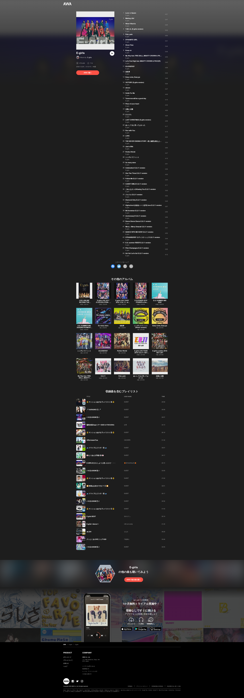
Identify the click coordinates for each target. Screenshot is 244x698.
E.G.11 (103, 376)
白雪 (125, 425)
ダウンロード (67, 657)
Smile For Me (130, 93)
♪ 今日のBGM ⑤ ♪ (93, 417)
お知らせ (66, 663)
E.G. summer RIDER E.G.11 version (138, 243)
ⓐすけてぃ (127, 516)
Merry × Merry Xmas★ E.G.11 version (138, 226)
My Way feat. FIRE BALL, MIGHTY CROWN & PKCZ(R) (144, 56)
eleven (127, 88)
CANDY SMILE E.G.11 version (136, 184)
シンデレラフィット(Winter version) (141, 326)
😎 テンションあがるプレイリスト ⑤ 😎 (100, 478)
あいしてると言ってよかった (135, 125)
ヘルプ (65, 666)
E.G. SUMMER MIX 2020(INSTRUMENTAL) (84, 327)
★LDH (89, 532)
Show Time (129, 45)
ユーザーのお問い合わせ (88, 666)
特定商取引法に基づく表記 (174, 686)
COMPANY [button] (87, 653)
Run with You (130, 130)
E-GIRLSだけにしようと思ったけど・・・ (101, 463)
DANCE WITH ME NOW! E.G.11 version (139, 232)
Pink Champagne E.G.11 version (137, 248)
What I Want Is (130, 24)
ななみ (126, 532)
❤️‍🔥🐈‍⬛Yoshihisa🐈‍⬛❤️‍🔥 (130, 463)
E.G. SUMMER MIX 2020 (159, 301)
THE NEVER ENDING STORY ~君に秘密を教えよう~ (143, 141)
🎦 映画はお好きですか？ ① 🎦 (97, 486)
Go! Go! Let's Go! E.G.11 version (137, 253)
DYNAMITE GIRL (131, 40)
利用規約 (130, 686)
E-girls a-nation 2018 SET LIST (159, 352)
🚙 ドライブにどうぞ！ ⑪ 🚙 (97, 448)
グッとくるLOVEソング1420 (96, 539)
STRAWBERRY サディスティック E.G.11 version (142, 237)
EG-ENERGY (130, 66)
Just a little (129, 146)
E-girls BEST (91, 516)
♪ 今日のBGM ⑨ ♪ (93, 470)
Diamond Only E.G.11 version (136, 200)
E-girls (89, 57)
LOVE (127, 136)
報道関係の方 (85, 668)
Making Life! (129, 18)
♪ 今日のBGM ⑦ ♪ (93, 501)
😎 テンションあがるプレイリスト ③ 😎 (100, 402)
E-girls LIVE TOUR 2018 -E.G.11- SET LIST (141, 352)
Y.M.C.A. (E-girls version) (134, 29)
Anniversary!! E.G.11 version (135, 216)
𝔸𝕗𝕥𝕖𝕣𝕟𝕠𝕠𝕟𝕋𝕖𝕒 (92, 440)
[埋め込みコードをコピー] (131, 266)
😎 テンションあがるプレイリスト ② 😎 (100, 432)
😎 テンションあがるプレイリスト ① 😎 (100, 509)
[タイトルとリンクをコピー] (125, 266)
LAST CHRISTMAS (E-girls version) (138, 120)
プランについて (68, 660)
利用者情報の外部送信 (157, 686)
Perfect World (130, 152)
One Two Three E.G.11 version (136, 173)
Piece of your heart (132, 104)
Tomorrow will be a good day (135, 98)
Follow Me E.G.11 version (134, 178)
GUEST (126, 402)
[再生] (112, 53)
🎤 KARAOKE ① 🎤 (94, 409)
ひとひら (128, 114)
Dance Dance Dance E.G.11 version (138, 221)
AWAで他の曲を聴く (134, 579)
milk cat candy (128, 524)
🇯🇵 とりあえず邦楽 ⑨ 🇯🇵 (95, 455)
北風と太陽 (129, 109)
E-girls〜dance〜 (93, 524)
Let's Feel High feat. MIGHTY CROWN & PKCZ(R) (143, 61)
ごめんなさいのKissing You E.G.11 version (140, 189)
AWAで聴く (88, 73)
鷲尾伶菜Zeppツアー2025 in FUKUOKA (100, 425)
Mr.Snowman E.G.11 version (135, 210)
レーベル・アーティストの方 (89, 671)
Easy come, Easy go (132, 77)
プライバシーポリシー (142, 686)
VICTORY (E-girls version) (134, 82)
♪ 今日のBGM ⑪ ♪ (93, 547)
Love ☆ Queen (130, 13)
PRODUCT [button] (67, 653)
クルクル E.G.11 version (133, 194)
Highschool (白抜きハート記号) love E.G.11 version (143, 205)
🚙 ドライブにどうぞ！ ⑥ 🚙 (97, 493)
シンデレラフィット (132, 157)
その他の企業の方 (87, 674)
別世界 (127, 72)
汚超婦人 (126, 539)
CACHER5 (127, 440)
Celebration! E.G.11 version (135, 168)
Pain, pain (129, 34)
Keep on (128, 50)
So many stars (130, 162)
